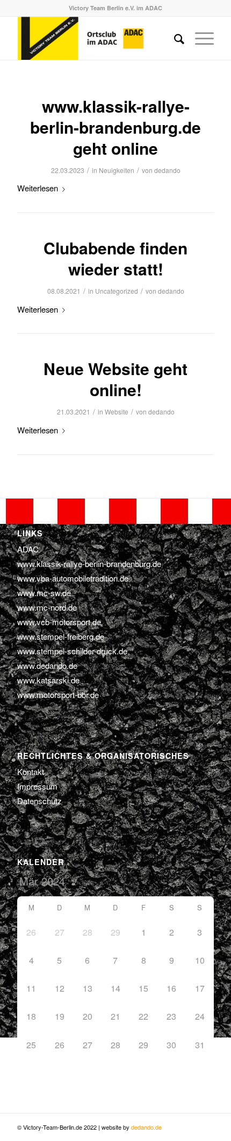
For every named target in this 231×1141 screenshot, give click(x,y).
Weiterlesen (37, 187)
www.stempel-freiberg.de (60, 636)
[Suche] (173, 38)
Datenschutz (39, 800)
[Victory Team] (95, 38)
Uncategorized (116, 290)
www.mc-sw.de (44, 592)
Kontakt (30, 771)
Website (116, 411)
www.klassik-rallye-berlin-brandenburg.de (89, 563)
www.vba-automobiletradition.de (72, 578)
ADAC (28, 549)
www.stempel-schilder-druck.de (72, 650)
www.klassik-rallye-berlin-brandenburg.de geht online (115, 127)
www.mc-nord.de (47, 607)
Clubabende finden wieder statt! (115, 258)
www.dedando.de (47, 665)
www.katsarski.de (48, 680)
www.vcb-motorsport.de (59, 621)
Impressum (37, 786)
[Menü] (199, 38)
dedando (167, 170)
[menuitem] (173, 38)
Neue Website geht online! (115, 379)
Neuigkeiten (116, 170)
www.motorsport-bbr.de (58, 694)
